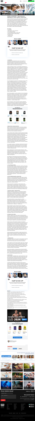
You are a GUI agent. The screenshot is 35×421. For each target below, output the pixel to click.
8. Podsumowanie (9, 36)
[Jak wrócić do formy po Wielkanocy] (29, 367)
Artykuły (23, 3)
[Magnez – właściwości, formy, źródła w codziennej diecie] (17, 376)
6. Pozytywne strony (10, 34)
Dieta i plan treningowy (3, 3)
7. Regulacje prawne (10, 35)
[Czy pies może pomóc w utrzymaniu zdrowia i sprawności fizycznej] (17, 367)
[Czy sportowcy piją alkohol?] (29, 376)
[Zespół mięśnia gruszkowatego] (29, 385)
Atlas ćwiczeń (32, 3)
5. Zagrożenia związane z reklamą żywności (13, 33)
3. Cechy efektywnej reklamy (11, 31)
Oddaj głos (15, 348)
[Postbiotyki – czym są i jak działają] (6, 376)
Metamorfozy (13, 3)
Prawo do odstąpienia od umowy (14, 418)
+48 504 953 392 (24, 396)
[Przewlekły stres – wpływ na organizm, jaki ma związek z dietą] (17, 385)
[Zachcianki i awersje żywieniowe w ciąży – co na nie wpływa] (6, 367)
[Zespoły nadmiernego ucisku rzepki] (6, 385)
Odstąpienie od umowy (22, 418)
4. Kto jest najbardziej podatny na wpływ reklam (13, 32)
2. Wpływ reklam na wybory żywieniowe (12, 30)
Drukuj (20, 348)
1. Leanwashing (9, 29)
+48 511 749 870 (31, 396)
